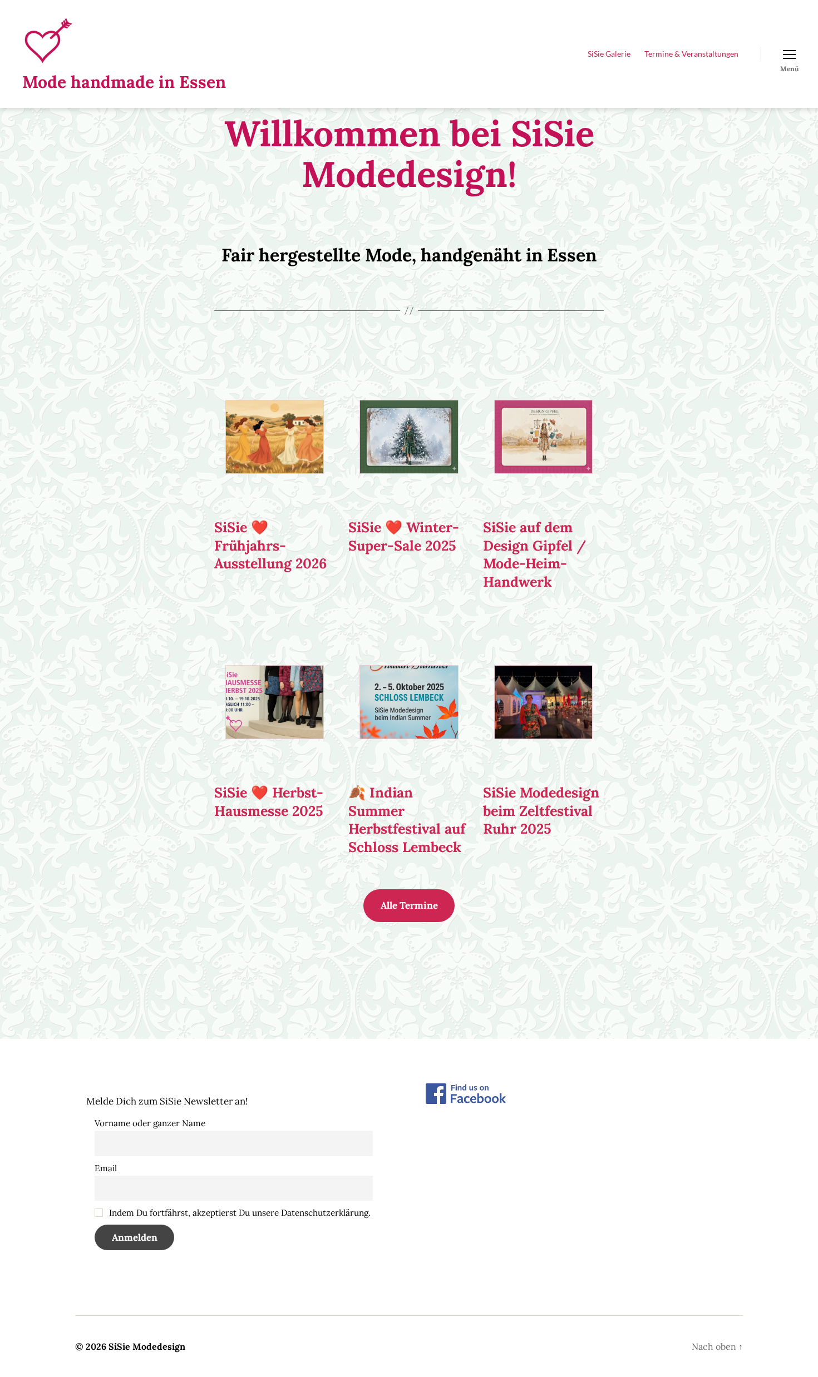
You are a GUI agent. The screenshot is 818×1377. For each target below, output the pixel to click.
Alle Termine (409, 905)
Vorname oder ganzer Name (150, 1123)
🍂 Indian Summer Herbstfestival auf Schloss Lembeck (406, 820)
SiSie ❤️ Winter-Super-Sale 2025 (403, 536)
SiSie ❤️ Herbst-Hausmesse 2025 (268, 802)
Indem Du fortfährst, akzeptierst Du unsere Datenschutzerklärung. (239, 1212)
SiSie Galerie (609, 53)
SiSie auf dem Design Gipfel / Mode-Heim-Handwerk (534, 554)
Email (106, 1168)
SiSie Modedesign (147, 1346)
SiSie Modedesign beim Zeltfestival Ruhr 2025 (541, 811)
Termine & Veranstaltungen (691, 53)
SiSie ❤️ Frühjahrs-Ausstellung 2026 (270, 545)
